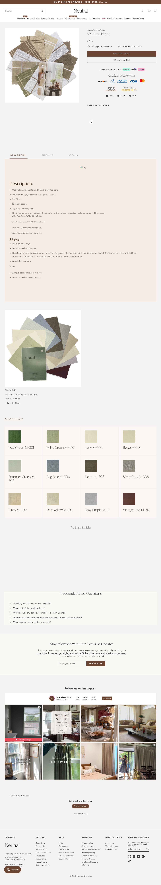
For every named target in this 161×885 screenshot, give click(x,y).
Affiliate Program (111, 846)
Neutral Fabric (41, 862)
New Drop (21, 18)
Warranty (85, 865)
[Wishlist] (155, 11)
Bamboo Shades (47, 18)
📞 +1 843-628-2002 (13, 857)
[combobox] (24, 11)
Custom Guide (64, 859)
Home (89, 30)
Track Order (63, 846)
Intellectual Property (90, 862)
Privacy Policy (87, 843)
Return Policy (34, 277)
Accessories (82, 18)
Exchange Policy (88, 852)
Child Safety (40, 856)
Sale (103, 18)
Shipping (32, 248)
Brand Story (40, 843)
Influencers (109, 843)
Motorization (70, 18)
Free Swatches (94, 18)
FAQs (61, 843)
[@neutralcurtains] (51, 698)
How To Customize (66, 856)
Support (127, 18)
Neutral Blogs (41, 859)
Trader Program (111, 849)
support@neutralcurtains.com (18, 854)
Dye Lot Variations (43, 865)
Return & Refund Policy (91, 849)
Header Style (64, 849)
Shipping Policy (88, 846)
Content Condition (43, 852)
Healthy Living (138, 18)
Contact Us (40, 846)
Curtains (59, 18)
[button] (91, 122)
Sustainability (41, 849)
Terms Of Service (88, 859)
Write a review (80, 806)
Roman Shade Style (66, 852)
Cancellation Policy (89, 856)
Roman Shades (33, 18)
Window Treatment (114, 18)
